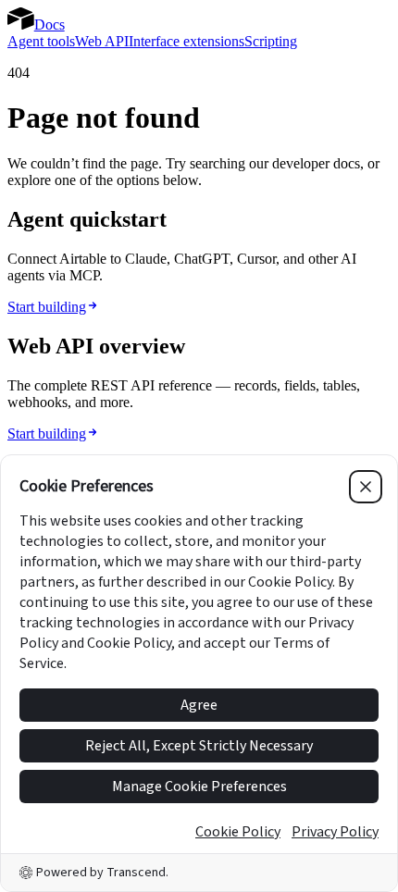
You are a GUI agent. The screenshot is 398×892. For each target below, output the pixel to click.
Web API (102, 41)
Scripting (270, 41)
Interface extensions (186, 41)
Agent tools (41, 41)
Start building (46, 307)
